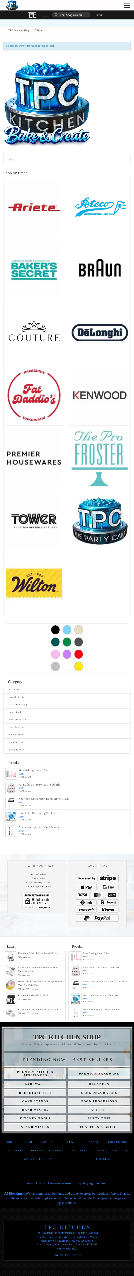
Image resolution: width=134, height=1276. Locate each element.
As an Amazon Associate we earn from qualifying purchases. (67, 1183)
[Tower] (34, 520)
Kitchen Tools (16, 734)
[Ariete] (34, 207)
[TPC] (100, 520)
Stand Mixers (16, 742)
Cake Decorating (18, 704)
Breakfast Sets (16, 697)
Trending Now (16, 749)
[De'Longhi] (100, 332)
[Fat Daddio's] (34, 395)
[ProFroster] (100, 457)
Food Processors (17, 719)
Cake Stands (15, 712)
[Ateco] (100, 207)
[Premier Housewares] (34, 457)
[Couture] (34, 332)
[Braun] (100, 269)
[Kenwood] (100, 395)
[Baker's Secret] (34, 269)
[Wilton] (34, 583)
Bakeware (14, 689)
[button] (117, 5)
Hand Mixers (16, 727)
